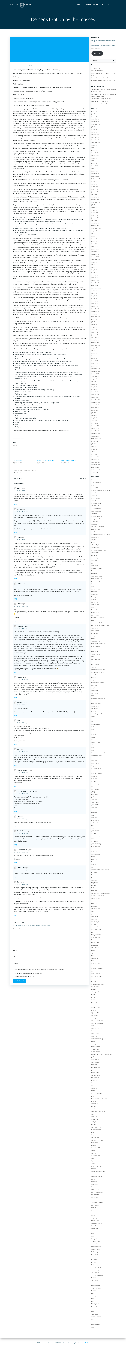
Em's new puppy (95, 724)
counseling (94, 675)
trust (92, 1301)
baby (92, 563)
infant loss (94, 903)
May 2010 (94, 355)
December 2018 (95, 137)
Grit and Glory (95, 841)
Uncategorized (95, 1304)
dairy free (94, 688)
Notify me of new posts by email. (24, 977)
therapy (93, 1278)
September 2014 (96, 228)
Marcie (19, 509)
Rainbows (94, 1116)
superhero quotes (96, 1246)
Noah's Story (95, 1036)
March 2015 (94, 212)
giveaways (94, 799)
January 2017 (95, 171)
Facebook (94, 737)
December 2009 (95, 368)
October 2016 (95, 176)
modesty (93, 994)
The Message (95, 1272)
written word (94, 1327)
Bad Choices (94, 565)
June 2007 (94, 446)
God (92, 815)
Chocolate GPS (95, 646)
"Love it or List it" (96, 480)
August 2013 (94, 262)
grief (92, 838)
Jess (18, 817)
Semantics (94, 1187)
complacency (95, 664)
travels (93, 1293)
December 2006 (95, 462)
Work (92, 1319)
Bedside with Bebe (96, 576)
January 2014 (95, 249)
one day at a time (96, 1044)
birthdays (93, 597)
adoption (93, 539)
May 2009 (94, 387)
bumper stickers (95, 615)
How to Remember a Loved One (100, 78)
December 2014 (95, 220)
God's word (94, 823)
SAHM (93, 1163)
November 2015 (95, 197)
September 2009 (96, 376)
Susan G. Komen (96, 1249)
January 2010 (95, 366)
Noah (92, 1026)
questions (94, 1109)
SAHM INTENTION (96, 1166)
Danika (19, 604)
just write (94, 924)
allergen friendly (95, 547)
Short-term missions (97, 1202)
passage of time (95, 1067)
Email (15, 957)
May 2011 (94, 327)
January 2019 (95, 134)
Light (92, 953)
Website (15, 963)
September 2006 (96, 470)
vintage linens (95, 1309)
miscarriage (94, 989)
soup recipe (94, 1218)
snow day (94, 1213)
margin (93, 979)
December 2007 (95, 431)
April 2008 (94, 420)
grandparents (95, 831)
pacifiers (93, 1057)
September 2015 (96, 202)
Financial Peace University (98, 753)
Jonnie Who (21, 868)
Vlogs (92, 1311)
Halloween (94, 851)
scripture (93, 1174)
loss (92, 961)
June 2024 (94, 114)
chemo (93, 638)
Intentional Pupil (95, 909)
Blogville (93, 599)
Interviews (94, 911)
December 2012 (95, 283)
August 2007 (94, 441)
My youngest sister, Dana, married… (47, 460)
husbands (94, 888)
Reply (15, 504)
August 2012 (94, 290)
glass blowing (95, 802)
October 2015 (95, 199)
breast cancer (95, 612)
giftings (93, 792)
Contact (111, 4)
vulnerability (94, 1314)
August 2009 (94, 379)
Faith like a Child (95, 742)
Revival (93, 1150)
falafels (93, 745)
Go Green (94, 812)
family (93, 747)
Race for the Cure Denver (98, 1111)
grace (92, 828)
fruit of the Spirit (95, 784)
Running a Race (95, 1155)
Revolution (94, 1153)
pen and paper (95, 1077)
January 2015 (95, 218)
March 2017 (94, 166)
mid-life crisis (95, 987)
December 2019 (95, 119)
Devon (19, 584)
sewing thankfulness (97, 1192)
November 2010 (95, 340)
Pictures (93, 1083)
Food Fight (94, 760)
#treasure (94, 524)
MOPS (93, 1000)
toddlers (93, 1291)
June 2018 (94, 147)
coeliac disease (95, 654)
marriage (33, 470)
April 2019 (94, 132)
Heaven (93, 864)
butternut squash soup (97, 617)
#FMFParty (94, 488)
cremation (94, 685)
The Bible (94, 1257)
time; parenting (95, 1285)
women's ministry (96, 1317)
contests (93, 667)
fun (92, 786)
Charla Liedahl (21, 831)
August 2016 (94, 181)
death (93, 695)
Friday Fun (94, 776)
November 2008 (95, 402)
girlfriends (94, 797)
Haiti (92, 849)
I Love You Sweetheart (97, 896)
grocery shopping (96, 844)
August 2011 (94, 319)
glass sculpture (95, 805)
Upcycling (94, 1306)
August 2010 (94, 348)
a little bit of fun (95, 529)
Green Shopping (95, 836)
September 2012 (96, 288)
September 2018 (96, 142)
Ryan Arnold (94, 1161)
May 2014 (94, 238)
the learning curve (96, 1265)
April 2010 (94, 358)
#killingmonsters (95, 498)
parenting (94, 1064)
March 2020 (94, 116)
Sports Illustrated (96, 1226)
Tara (18, 882)
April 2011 (94, 329)
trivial (92, 1298)
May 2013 (94, 270)
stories (93, 1231)
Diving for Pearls (96, 706)
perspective (94, 1080)
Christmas (94, 649)
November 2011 (95, 311)
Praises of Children (96, 1093)
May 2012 (94, 296)
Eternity (93, 734)
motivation (94, 1002)
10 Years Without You (97, 70)
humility (93, 885)
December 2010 (95, 337)
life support (94, 945)
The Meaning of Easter (97, 1270)
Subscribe (97, 53)
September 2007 (96, 438)
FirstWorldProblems (96, 755)
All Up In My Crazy (96, 545)
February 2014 (95, 246)
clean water (94, 651)
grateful (93, 833)
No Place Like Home (97, 1023)
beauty (93, 571)
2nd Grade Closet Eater (97, 527)
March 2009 (94, 392)
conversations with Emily (98, 669)
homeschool (94, 875)
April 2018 (94, 150)
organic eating (95, 1049)
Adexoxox (94, 89)
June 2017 (94, 160)
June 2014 (94, 236)
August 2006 (94, 472)
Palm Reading (95, 1062)
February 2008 (95, 426)
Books (93, 607)
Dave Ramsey (95, 693)
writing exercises (96, 1324)
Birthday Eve (94, 594)
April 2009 (94, 389)
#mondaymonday (96, 503)
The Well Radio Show (97, 1275)
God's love (94, 818)
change (93, 636)
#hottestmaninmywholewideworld (100, 490)
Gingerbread (94, 794)
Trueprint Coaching (91, 4)
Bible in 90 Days (95, 589)
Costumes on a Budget (97, 672)
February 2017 (95, 168)
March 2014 (94, 244)
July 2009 (93, 381)
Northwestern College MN (98, 1039)
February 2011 (95, 332)
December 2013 (95, 251)
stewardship (94, 1228)
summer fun (94, 1244)
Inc (92, 901)
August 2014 (94, 231)
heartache (94, 862)
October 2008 (95, 405)
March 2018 (94, 153)
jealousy (93, 914)
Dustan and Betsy (23, 850)
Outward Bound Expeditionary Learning (102, 1054)
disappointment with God (98, 698)
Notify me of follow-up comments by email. (28, 973)
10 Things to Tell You (105, 98)
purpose (93, 1106)
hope (92, 877)
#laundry (93, 501)
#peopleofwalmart (96, 508)
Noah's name (95, 1033)
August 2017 (94, 158)
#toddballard (94, 521)
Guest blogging (95, 846)
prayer (93, 1096)
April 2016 (94, 184)
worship (93, 1322)
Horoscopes (94, 880)
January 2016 (95, 192)
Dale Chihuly (94, 690)
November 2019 (95, 121)
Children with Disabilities (98, 643)
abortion (93, 532)
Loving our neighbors (97, 968)
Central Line (94, 633)
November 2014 (95, 223)
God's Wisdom (95, 820)
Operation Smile (95, 1046)
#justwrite (94, 495)
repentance (94, 1142)
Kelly (18, 749)
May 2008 (94, 418)
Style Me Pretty (95, 1241)
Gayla (19, 537)
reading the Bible (96, 1129)
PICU (92, 1085)
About (79, 4)
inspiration (94, 906)
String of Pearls (95, 1239)
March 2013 (94, 275)
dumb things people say (98, 714)
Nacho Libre (94, 1015)
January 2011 (95, 335)
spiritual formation (96, 1223)
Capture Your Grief (96, 623)
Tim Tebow (94, 1280)
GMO (92, 810)
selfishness (94, 1181)
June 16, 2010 (29, 66)
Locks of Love (95, 958)
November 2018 (95, 140)
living (92, 955)
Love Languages (96, 963)
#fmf (92, 485)
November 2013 (95, 254)
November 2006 (95, 464)
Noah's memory (95, 1031)
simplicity (93, 1207)
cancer (93, 620)
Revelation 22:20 (96, 1148)
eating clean (94, 719)
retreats (93, 1145)
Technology (94, 1252)
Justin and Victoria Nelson (25, 791)
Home (72, 4)
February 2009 (95, 394)
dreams (93, 711)
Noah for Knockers (96, 1028)
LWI (92, 971)
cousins (93, 677)
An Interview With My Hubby (69, 460)
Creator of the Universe (97, 682)
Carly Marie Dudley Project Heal (100, 625)
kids (92, 932)
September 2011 (96, 316)
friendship (94, 779)
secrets (93, 1179)
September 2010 (96, 345)
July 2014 (93, 233)
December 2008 (95, 400)
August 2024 (94, 111)
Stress (93, 1236)
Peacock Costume (96, 1075)
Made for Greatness (97, 976)
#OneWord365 (95, 506)
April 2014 (94, 241)
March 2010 (94, 361)
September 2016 (96, 179)
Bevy (92, 584)
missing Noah (95, 992)
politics (93, 1090)
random (93, 1124)
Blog (103, 4)
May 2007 (94, 449)
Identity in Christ (95, 898)
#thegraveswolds (96, 519)
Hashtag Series (95, 854)
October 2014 (95, 225)
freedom (93, 771)
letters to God (95, 942)
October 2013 (95, 257)
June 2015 (94, 207)
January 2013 (95, 280)
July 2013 (93, 264)
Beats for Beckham (96, 568)
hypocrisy (94, 890)
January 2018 (95, 155)
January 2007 (95, 459)
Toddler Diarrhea (96, 1288)
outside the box (95, 1051)
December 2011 (95, 309)
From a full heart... (23, 770)
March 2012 (94, 301)
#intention (94, 493)
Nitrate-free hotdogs (97, 1020)
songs (93, 1215)
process (93, 1101)
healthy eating (95, 859)
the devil (93, 1262)
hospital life (94, 883)
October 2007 (95, 436)
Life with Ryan (95, 948)
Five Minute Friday (96, 758)
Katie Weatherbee (96, 927)
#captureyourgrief (96, 482)
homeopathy (94, 872)
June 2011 (94, 324)
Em (92, 721)
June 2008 (94, 415)
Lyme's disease (95, 974)
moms (93, 997)
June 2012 (94, 293)
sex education (95, 1194)
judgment (94, 919)
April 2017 (94, 163)
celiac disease (95, 630)
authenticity (94, 558)
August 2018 (94, 145)
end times (94, 732)
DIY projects (94, 708)
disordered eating (96, 703)
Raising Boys (94, 1119)
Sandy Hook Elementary (98, 1171)
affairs (21, 470)
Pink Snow (94, 1088)
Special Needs (95, 1220)
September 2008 (96, 407)
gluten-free (94, 807)
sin (92, 1210)
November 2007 (95, 433)
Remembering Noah (97, 1140)
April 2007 (94, 451)
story (92, 1233)
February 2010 (95, 363)
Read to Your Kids (96, 1127)
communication (95, 659)
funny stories (95, 789)
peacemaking (95, 1072)
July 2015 (93, 205)
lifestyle (93, 950)
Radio (93, 1114)
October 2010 (95, 342)
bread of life (94, 610)
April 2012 (94, 298)
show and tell (95, 1205)
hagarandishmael (23, 626)
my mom (93, 1010)
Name (15, 950)
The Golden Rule (96, 68)
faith (92, 740)
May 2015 (94, 210)
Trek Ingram (94, 1296)
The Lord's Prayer (96, 1267)
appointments (95, 552)
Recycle (93, 1135)
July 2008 (93, 413)
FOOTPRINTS (95, 763)
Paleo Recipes (95, 1059)
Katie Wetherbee (96, 929)
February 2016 (95, 189)
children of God (95, 641)
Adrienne (20, 703)
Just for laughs (95, 922)
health (93, 857)
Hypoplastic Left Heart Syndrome (100, 893)
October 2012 (95, 285)
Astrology (94, 555)
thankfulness (94, 1254)
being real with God (96, 578)
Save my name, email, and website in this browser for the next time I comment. (39, 970)
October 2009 (95, 374)
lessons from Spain (96, 940)
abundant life (95, 537)
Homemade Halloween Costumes (100, 870)
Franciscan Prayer (96, 768)
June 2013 (94, 267)
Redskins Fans (95, 1137)
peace (93, 1070)
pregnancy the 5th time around (100, 1098)
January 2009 (95, 397)
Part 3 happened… (18, 460)
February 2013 (95, 277)
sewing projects (95, 1189)
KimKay (19, 488)
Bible (92, 586)
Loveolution (94, 966)
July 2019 (93, 127)
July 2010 (93, 350)
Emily (92, 727)
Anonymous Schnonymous (98, 550)
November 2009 (95, 371)
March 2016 (94, 186)
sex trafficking (95, 1197)
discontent (27, 470)
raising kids (94, 1122)
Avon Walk (94, 560)
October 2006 (95, 467)
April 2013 (94, 272)
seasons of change (96, 1176)
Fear (92, 750)
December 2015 (95, 194)
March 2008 (94, 423)
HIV (92, 867)
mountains (94, 1005)
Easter (93, 716)
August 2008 (94, 410)
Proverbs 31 (94, 1103)
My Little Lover (95, 1007)
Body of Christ (95, 604)
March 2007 (94, 454)
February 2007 (95, 457)
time (92, 1283)
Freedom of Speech (96, 773)
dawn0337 (20, 677)
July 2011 (93, 322)
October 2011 (95, 314)
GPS (92, 825)
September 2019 (96, 124)
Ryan (92, 1158)
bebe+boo (94, 573)
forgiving (93, 766)
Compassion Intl (95, 662)
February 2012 (95, 303)
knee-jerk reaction (96, 935)
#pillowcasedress (96, 511)
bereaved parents (96, 581)
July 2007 (93, 444)
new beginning (95, 1018)
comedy (93, 656)
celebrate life (94, 628)
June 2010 (94, 353)
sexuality (93, 1200)
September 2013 (96, 259)
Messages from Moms (97, 984)
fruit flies (93, 781)
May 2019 (94, 129)
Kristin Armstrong (96, 937)
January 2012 (95, 306)
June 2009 (94, 384)
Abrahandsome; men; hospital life (100, 534)
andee (19, 720)
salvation (93, 1168)
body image (94, 602)
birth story (94, 591)
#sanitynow (94, 514)
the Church (94, 1259)
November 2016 (95, 173)
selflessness (94, 1184)
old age (93, 1041)
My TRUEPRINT (95, 1013)
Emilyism (93, 729)
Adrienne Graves (18, 66)
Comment (16, 929)
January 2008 (95, 428)
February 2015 (95, 215)
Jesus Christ (94, 916)
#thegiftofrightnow (96, 516)
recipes (93, 1132)
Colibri (87, 1343)
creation (93, 680)
